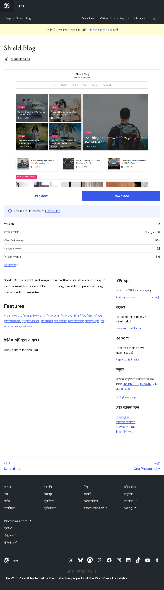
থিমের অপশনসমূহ (76, 321)
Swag (130, 508)
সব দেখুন (156, 297)
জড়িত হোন (130, 487)
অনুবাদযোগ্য (16, 326)
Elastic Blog (52, 211)
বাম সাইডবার (47, 321)
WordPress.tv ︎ (96, 508)
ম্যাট (8, 528)
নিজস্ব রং (27, 315)
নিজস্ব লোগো (53, 315)
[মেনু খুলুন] (157, 6)
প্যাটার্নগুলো (50, 508)
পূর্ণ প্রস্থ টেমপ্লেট (30, 321)
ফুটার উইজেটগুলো (12, 321)
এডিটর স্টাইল (79, 315)
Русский (145, 384)
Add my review (125, 297)
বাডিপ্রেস (11, 542)
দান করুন (130, 501)
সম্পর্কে (7, 487)
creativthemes (20, 58)
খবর (6, 494)
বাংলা (15, 560)
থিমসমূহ (7, 18)
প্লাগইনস (49, 501)
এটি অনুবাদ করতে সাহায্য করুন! (103, 29)
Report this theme (127, 359)
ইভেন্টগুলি (128, 494)
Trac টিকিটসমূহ (123, 431)
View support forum (129, 328)
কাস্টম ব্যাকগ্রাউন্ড (12, 315)
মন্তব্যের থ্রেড (92, 321)
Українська (123, 388)
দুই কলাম (27, 326)
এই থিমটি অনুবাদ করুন (126, 397)
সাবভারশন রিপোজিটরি (125, 422)
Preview (41, 196)
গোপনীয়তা (9, 508)
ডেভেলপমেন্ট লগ (123, 417)
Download (121, 196)
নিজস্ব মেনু (66, 315)
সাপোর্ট (87, 494)
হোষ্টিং (7, 501)
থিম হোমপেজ (10, 265)
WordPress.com (17, 521)
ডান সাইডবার (60, 321)
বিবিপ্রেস (10, 535)
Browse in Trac (125, 426)
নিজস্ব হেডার (39, 315)
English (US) (131, 384)
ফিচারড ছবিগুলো (94, 315)
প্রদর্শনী (48, 487)
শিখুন (86, 487)
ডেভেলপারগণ (91, 501)
